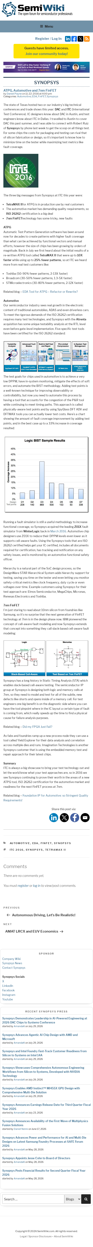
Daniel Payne (14, 93)
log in (36, 886)
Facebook (8, 990)
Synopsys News (12, 963)
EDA (34, 96)
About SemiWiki (63, 1236)
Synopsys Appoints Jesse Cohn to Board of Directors (36, 1158)
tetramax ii (55, 849)
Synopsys (52, 96)
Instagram (8, 995)
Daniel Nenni (21, 1129)
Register (42, 39)
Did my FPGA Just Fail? (37, 726)
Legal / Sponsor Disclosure (36, 1236)
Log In (57, 39)
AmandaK (19, 1026)
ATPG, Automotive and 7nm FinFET (29, 90)
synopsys (34, 849)
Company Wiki (11, 959)
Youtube (7, 999)
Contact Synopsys (13, 967)
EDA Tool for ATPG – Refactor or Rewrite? (50, 291)
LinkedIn (7, 986)
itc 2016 (17, 849)
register (23, 886)
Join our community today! (47, 54)
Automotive (24, 96)
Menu (49, 26)
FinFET (42, 96)
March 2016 (58, 531)
